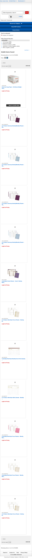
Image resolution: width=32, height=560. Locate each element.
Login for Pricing (5, 91)
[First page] (26, 65)
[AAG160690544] (13, 506)
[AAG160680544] (14, 468)
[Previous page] (27, 65)
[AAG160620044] (13, 312)
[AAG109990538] (14, 235)
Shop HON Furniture (16, 26)
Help (18, 552)
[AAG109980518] (14, 118)
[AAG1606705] (14, 351)
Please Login (3, 20)
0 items (20, 16)
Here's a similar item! (14, 105)
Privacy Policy (24, 552)
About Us (5, 552)
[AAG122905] (13, 273)
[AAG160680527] (14, 429)
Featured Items (16, 30)
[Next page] (28, 65)
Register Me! (9, 20)
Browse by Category (15, 23)
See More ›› (27, 50)
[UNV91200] (13, 79)
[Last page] (29, 65)
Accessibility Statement (16, 554)
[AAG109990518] (14, 196)
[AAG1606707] (13, 390)
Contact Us (12, 552)
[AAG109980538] (14, 157)
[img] (16, 6)
